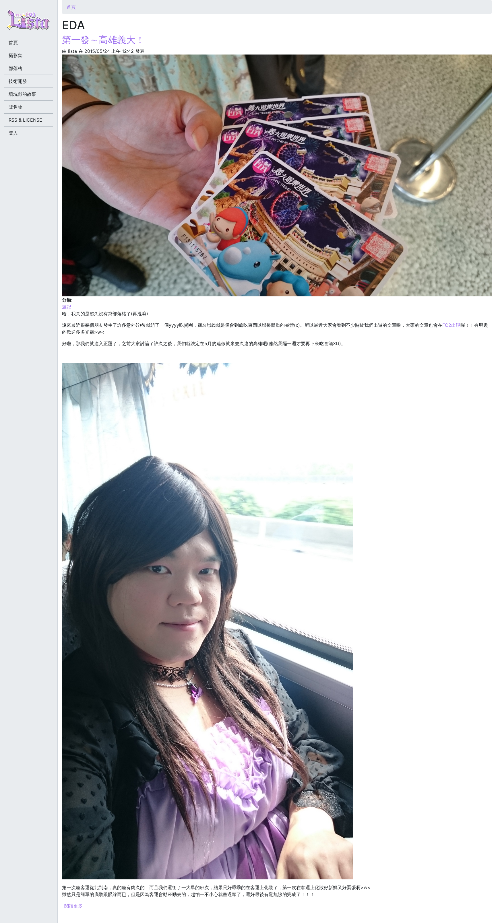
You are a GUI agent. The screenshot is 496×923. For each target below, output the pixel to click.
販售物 (15, 107)
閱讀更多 (73, 906)
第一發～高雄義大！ (103, 39)
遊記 (66, 307)
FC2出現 (451, 325)
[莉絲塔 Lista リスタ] (28, 21)
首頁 (71, 7)
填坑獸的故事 (22, 94)
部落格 (15, 68)
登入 (13, 133)
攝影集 (15, 55)
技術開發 (18, 81)
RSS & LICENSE (25, 120)
